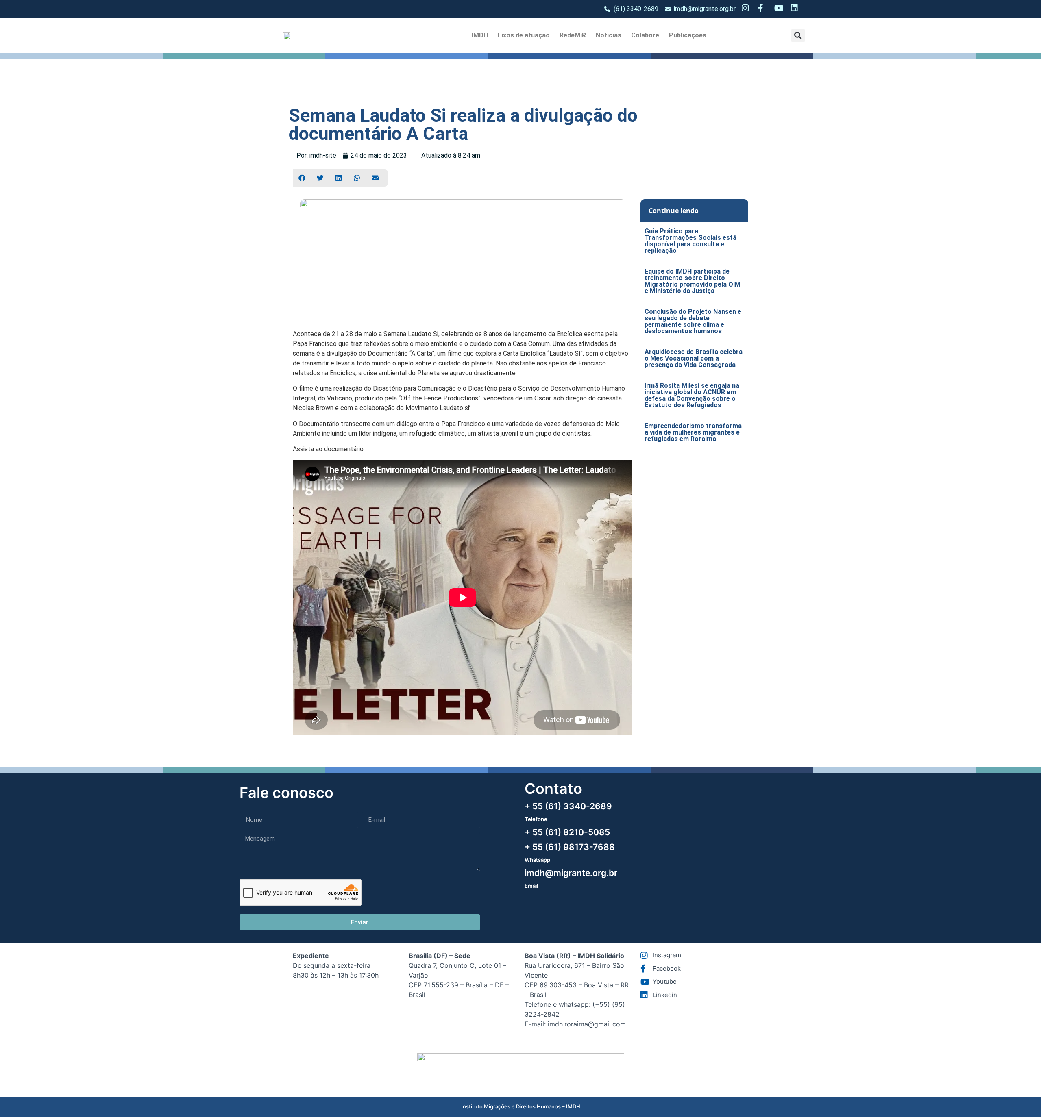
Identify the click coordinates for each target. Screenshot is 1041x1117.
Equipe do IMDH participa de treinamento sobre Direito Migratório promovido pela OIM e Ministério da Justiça (692, 281)
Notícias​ (608, 35)
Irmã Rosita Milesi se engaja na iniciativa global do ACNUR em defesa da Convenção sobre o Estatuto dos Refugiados (692, 395)
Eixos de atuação (524, 35)
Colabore (645, 35)
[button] (798, 35)
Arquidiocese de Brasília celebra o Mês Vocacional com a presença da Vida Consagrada (694, 358)
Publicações (687, 35)
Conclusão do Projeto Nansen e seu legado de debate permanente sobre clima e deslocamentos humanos (693, 321)
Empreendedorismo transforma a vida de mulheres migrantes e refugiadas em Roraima (693, 432)
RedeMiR (573, 35)
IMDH (480, 35)
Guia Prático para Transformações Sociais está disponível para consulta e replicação (690, 240)
